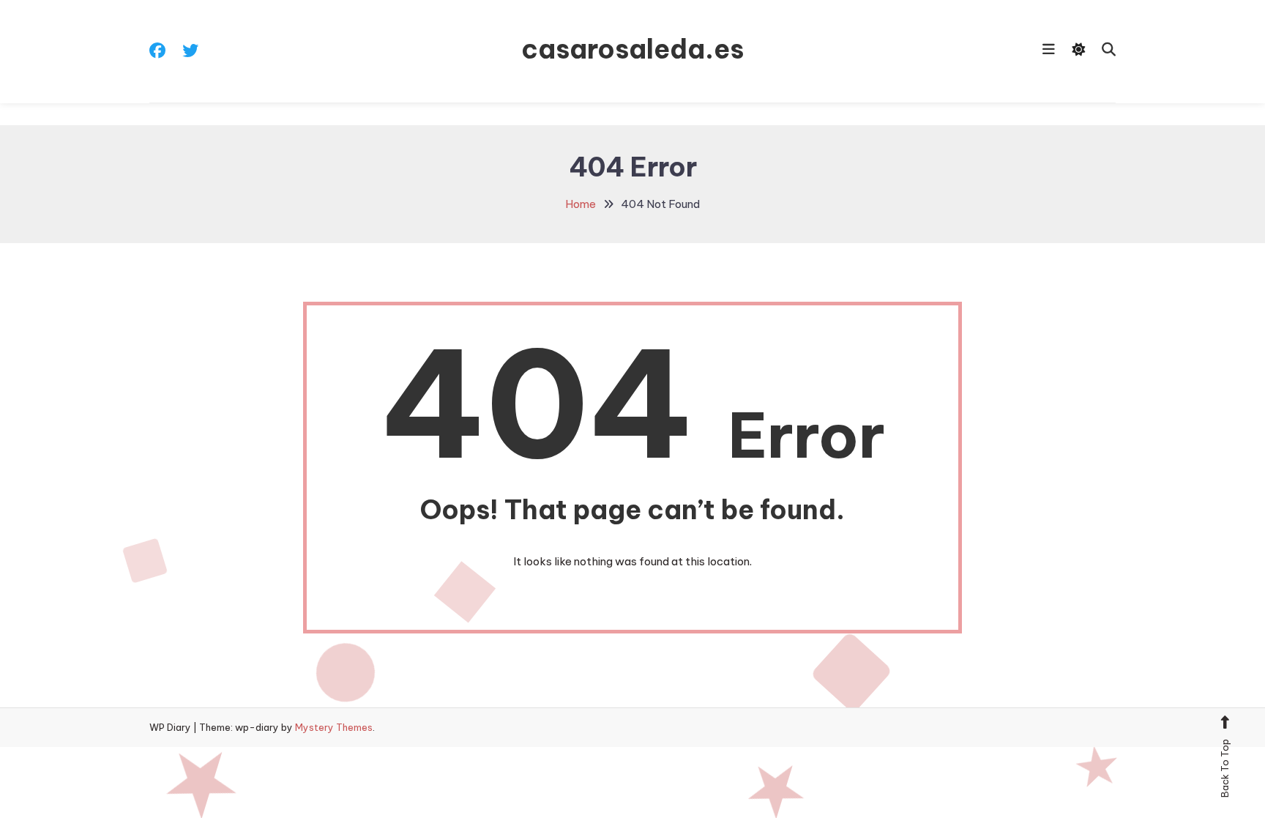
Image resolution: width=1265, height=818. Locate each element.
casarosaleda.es (632, 49)
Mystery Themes (334, 727)
